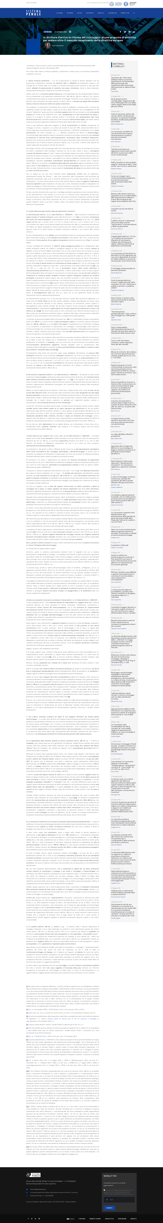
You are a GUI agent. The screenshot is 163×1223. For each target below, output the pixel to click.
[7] (34, 532)
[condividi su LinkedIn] (134, 32)
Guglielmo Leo (115, 827)
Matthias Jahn (115, 485)
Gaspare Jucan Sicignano (119, 628)
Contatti (133, 1219)
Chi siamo (59, 13)
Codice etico (109, 1219)
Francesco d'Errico (117, 229)
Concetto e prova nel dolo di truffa (122, 210)
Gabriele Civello (116, 320)
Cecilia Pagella (115, 736)
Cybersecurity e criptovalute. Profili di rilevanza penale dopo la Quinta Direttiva (123, 892)
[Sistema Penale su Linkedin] (35, 1218)
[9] (69, 696)
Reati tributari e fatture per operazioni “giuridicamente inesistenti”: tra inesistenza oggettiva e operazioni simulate (123, 464)
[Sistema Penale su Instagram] (39, 1218)
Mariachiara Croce (116, 701)
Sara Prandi (114, 91)
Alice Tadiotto (115, 469)
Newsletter (125, 13)
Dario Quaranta (116, 141)
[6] (72, 379)
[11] (75, 853)
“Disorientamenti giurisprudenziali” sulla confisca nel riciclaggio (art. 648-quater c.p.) (123, 314)
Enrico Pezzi (115, 771)
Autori (79, 13)
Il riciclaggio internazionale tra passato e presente (123, 269)
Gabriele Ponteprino (117, 186)
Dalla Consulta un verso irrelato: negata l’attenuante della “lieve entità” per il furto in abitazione (124, 164)
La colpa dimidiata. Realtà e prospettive (122, 435)
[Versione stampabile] (70, 31)
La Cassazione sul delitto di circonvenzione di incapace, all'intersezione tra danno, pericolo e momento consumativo (122, 135)
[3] (51, 283)
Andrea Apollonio (116, 273)
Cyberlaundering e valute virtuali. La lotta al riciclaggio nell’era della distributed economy (122, 696)
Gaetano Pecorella (117, 505)
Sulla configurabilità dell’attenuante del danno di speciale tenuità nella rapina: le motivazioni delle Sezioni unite (123, 330)
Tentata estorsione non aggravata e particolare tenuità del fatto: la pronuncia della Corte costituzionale (123, 152)
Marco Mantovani (116, 438)
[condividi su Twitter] (125, 32)
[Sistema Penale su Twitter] (32, 1218)
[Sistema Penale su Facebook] (28, 1218)
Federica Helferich (116, 487)
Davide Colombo (116, 168)
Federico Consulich (117, 547)
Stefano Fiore (115, 537)
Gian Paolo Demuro (117, 213)
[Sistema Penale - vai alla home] (33, 12)
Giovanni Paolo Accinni (118, 897)
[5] (57, 349)
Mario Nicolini (115, 426)
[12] (65, 965)
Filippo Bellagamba (58, 45)
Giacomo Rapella (116, 845)
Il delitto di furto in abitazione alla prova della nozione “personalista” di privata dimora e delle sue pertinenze (123, 223)
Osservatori (112, 13)
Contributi (90, 13)
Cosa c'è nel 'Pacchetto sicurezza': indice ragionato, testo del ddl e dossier (122, 342)
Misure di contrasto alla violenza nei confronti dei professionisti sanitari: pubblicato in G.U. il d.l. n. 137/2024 (123, 354)
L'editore (82, 1219)
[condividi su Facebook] (120, 32)
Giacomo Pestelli (116, 665)
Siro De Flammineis (117, 754)
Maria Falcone (115, 411)
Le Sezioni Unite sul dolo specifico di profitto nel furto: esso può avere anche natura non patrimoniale (122, 421)
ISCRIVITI (109, 1208)
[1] (78, 217)
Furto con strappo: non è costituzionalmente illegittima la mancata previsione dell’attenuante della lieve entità (123, 180)
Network (70, 13)
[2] (94, 265)
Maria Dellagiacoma (117, 124)
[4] (40, 311)
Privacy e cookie (95, 1219)
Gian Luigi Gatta (116, 582)
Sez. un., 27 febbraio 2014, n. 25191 (40, 1036)
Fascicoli (101, 13)
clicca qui (38, 74)
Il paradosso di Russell (119, 545)
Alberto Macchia (116, 304)
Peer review (122, 1219)
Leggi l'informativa (126, 1194)
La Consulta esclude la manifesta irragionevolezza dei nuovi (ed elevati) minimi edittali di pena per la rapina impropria (123, 822)
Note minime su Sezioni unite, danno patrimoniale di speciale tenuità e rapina (123, 300)
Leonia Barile (115, 717)
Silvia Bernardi (115, 794)
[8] (50, 657)
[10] (75, 797)
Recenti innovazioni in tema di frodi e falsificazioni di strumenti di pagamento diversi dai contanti (123, 623)
